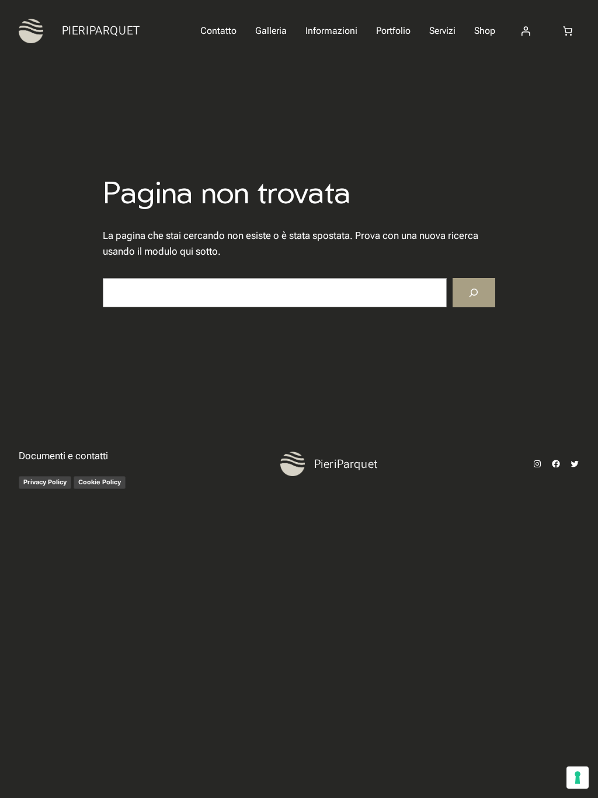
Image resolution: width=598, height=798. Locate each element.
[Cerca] (474, 293)
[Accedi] (525, 31)
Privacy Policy (45, 482)
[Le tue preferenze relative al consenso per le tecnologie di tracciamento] (577, 777)
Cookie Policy (99, 482)
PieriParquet (101, 30)
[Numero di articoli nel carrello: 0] (567, 31)
